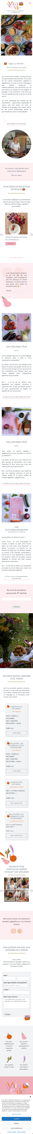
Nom (6, 975)
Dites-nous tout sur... (11, 997)
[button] (30, 1097)
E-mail (6, 990)
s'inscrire (16, 771)
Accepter (16, 1118)
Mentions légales (11, 1132)
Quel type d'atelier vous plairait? (15, 983)
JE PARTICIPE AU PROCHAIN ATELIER (16, 397)
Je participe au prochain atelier (16, 483)
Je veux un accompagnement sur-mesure (16, 577)
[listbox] (16, 985)
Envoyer (7, 1014)
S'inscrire (16, 607)
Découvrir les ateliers (16, 123)
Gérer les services (16, 1114)
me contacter (16, 803)
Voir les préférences (16, 1128)
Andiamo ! (10, 244)
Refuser (16, 1123)
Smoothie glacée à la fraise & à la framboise (16, 238)
